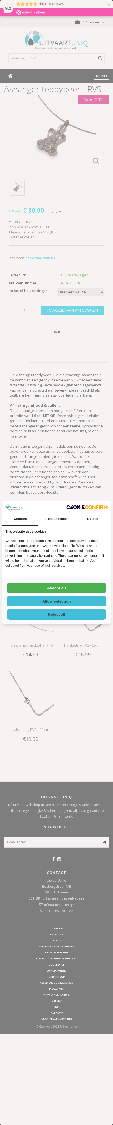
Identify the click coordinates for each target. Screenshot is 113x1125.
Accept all (56, 588)
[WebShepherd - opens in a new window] (87, 507)
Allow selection (56, 601)
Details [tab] (92, 519)
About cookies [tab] (56, 519)
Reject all (56, 614)
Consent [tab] (20, 519)
